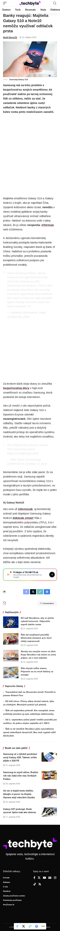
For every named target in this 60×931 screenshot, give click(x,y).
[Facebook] (34, 878)
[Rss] (40, 884)
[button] (5, 3)
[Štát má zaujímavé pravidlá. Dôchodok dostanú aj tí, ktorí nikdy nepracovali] (10, 639)
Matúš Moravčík (10, 37)
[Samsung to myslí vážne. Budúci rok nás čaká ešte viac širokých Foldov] (49, 775)
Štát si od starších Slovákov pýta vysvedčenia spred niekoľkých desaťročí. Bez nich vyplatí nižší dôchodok (29, 732)
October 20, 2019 (18, 316)
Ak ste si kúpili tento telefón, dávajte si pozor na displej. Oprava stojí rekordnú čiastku (19, 794)
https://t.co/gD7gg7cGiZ (22, 453)
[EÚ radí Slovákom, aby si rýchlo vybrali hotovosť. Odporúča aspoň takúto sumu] (10, 622)
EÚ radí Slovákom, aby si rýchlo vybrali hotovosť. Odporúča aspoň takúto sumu (37, 621)
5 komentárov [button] (48, 603)
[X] (39, 878)
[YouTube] (44, 878)
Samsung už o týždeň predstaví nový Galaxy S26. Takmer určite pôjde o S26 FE (20, 757)
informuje (47, 225)
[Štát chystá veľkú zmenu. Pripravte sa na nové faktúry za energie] (10, 672)
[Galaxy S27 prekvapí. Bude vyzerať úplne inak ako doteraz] (49, 812)
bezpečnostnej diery (16, 388)
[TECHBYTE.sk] (30, 3)
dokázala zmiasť (23, 518)
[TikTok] (34, 884)
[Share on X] (23, 926)
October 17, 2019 (36, 463)
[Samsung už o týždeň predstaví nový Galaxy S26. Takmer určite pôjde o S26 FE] (49, 757)
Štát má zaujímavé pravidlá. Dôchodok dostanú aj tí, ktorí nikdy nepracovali (36, 637)
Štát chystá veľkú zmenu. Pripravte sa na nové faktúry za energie (37, 671)
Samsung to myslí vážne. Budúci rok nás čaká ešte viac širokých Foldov (20, 775)
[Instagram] (55, 878)
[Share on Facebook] (17, 926)
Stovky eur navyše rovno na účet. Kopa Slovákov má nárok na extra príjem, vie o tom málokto (38, 654)
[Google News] (50, 878)
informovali (25, 509)
